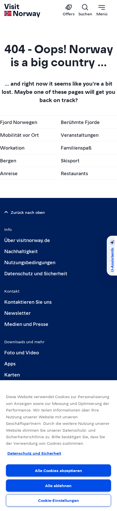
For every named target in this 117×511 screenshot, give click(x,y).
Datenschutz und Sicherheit (35, 273)
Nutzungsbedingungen (29, 262)
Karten (12, 374)
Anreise (9, 173)
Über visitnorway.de (27, 240)
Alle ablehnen (58, 485)
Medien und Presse (26, 323)
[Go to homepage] (22, 10)
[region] (58, 445)
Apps (10, 363)
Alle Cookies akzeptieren (58, 470)
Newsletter (17, 312)
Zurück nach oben (28, 212)
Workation (12, 147)
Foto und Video (21, 352)
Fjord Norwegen (18, 122)
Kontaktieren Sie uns (28, 301)
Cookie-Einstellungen (58, 500)
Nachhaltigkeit (21, 251)
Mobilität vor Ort (19, 134)
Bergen (8, 160)
